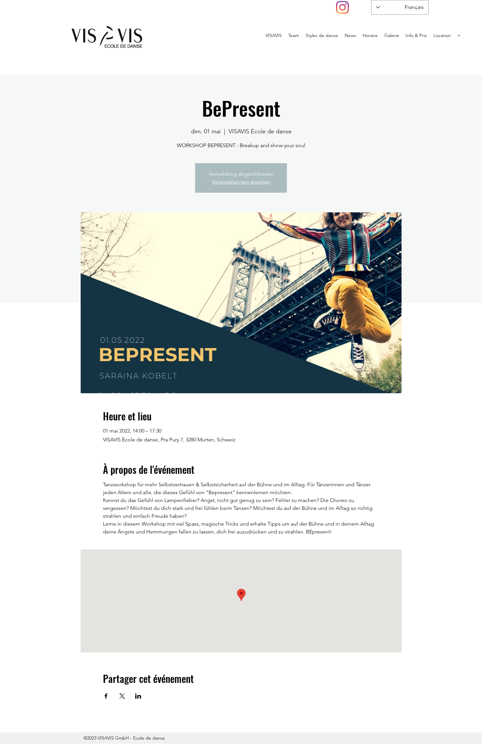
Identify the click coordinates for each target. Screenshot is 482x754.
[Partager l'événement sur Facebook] (106, 696)
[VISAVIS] (342, 7)
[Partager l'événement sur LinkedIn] (138, 696)
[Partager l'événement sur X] (122, 696)
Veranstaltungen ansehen (241, 182)
